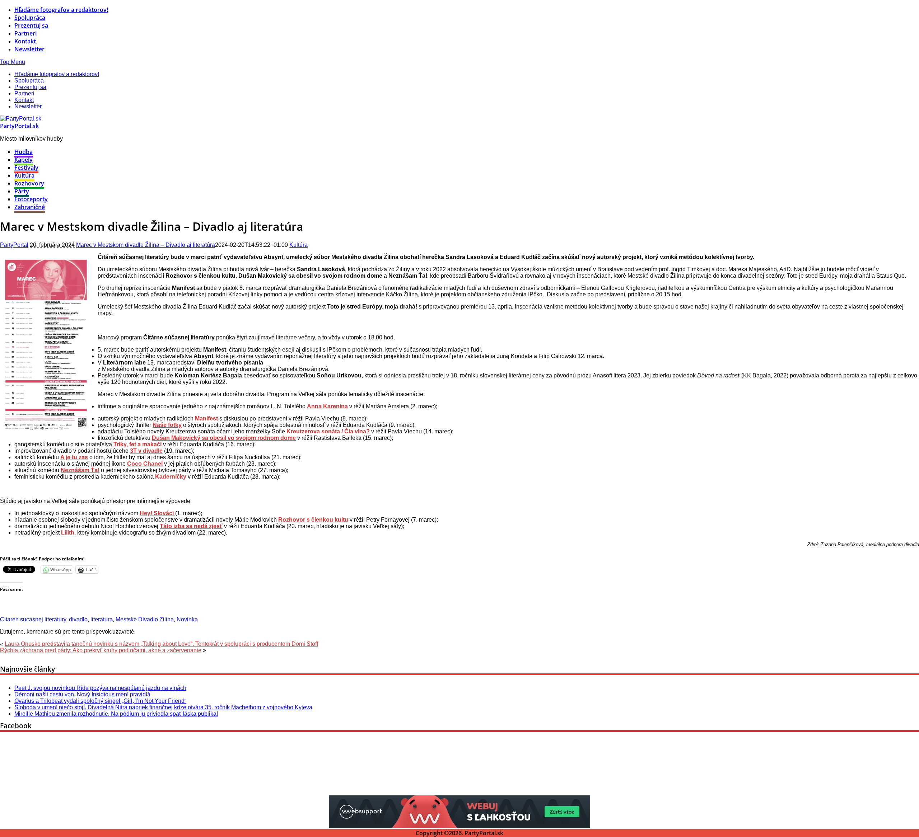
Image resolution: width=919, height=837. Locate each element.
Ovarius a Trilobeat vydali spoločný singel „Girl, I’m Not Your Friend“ (100, 701)
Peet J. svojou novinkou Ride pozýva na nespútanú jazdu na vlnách (100, 688)
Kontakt (25, 41)
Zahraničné (29, 207)
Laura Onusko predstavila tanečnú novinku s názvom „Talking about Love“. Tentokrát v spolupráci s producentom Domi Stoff (161, 644)
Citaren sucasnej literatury (33, 619)
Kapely (23, 160)
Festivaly (26, 167)
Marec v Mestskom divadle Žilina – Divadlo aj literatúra (145, 245)
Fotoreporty (31, 199)
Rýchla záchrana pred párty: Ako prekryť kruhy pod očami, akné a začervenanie (100, 650)
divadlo (78, 619)
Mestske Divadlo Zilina (145, 619)
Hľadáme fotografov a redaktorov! (61, 10)
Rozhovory (29, 183)
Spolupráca (29, 18)
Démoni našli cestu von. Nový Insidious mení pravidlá (82, 694)
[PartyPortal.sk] (20, 119)
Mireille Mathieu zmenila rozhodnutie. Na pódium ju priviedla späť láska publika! (116, 714)
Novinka (187, 619)
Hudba (23, 152)
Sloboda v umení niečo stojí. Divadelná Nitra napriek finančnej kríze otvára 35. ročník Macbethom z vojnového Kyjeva (163, 707)
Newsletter (29, 49)
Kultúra (24, 175)
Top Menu (12, 62)
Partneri (25, 33)
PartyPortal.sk (19, 126)
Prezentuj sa (31, 25)
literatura (101, 619)
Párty (21, 191)
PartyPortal (14, 245)
